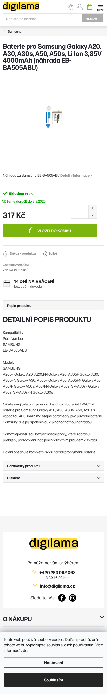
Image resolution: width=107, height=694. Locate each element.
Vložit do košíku (54, 230)
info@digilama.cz (57, 586)
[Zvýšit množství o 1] (92, 208)
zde (24, 650)
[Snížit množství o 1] (92, 215)
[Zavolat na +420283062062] (70, 7)
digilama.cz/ (73, 598)
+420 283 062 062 (57, 572)
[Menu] (100, 6)
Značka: (16, 264)
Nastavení (53, 662)
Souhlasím (53, 679)
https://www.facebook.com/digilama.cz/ (62, 598)
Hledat (92, 18)
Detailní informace (75, 175)
